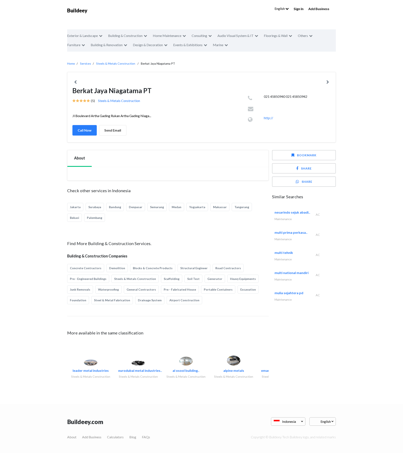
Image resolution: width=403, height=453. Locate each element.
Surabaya (94, 207)
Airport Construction (184, 300)
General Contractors (141, 289)
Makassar (220, 207)
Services (85, 63)
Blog (132, 437)
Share (306, 168)
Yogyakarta (197, 207)
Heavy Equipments (243, 279)
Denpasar (135, 207)
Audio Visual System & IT (235, 36)
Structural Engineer (194, 268)
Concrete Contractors (85, 268)
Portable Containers (218, 289)
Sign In (299, 9)
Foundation (78, 300)
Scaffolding (171, 279)
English (280, 8)
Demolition (117, 268)
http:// (268, 118)
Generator (214, 279)
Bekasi (74, 217)
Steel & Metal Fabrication (112, 300)
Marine (218, 45)
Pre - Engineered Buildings (88, 279)
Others (303, 36)
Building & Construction (125, 36)
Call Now (85, 130)
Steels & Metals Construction (115, 63)
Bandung (115, 207)
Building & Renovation (107, 45)
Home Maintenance (167, 36)
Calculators (115, 437)
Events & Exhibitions (188, 45)
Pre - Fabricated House (180, 289)
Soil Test (193, 279)
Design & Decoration (148, 45)
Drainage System (150, 300)
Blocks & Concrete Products (153, 268)
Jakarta (75, 207)
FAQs (146, 437)
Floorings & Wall (276, 36)
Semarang (157, 207)
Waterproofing (108, 289)
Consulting (199, 36)
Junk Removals (80, 289)
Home (71, 63)
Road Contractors (228, 268)
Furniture (73, 45)
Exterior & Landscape (82, 36)
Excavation (248, 289)
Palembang (94, 217)
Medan (176, 207)
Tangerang (241, 207)
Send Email (112, 130)
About (71, 437)
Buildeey (77, 10)
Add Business (318, 9)
